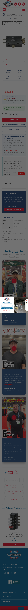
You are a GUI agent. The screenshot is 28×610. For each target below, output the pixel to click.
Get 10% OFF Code (7, 308)
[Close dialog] (27, 298)
